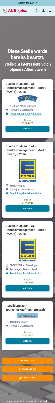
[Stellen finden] (37, 10)
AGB (22, 401)
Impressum (12, 401)
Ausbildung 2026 (26, 3)
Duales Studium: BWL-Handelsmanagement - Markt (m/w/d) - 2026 (26, 88)
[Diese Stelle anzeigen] (27, 98)
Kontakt (44, 401)
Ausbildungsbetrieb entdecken (26, 113)
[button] (50, 10)
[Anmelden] (43, 10)
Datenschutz (32, 401)
